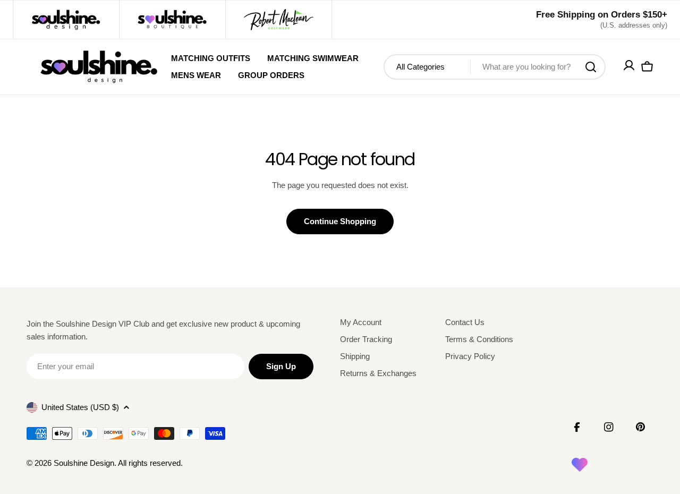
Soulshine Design (84, 462)
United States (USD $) (80, 407)
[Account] (629, 67)
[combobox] (495, 67)
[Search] (590, 67)
